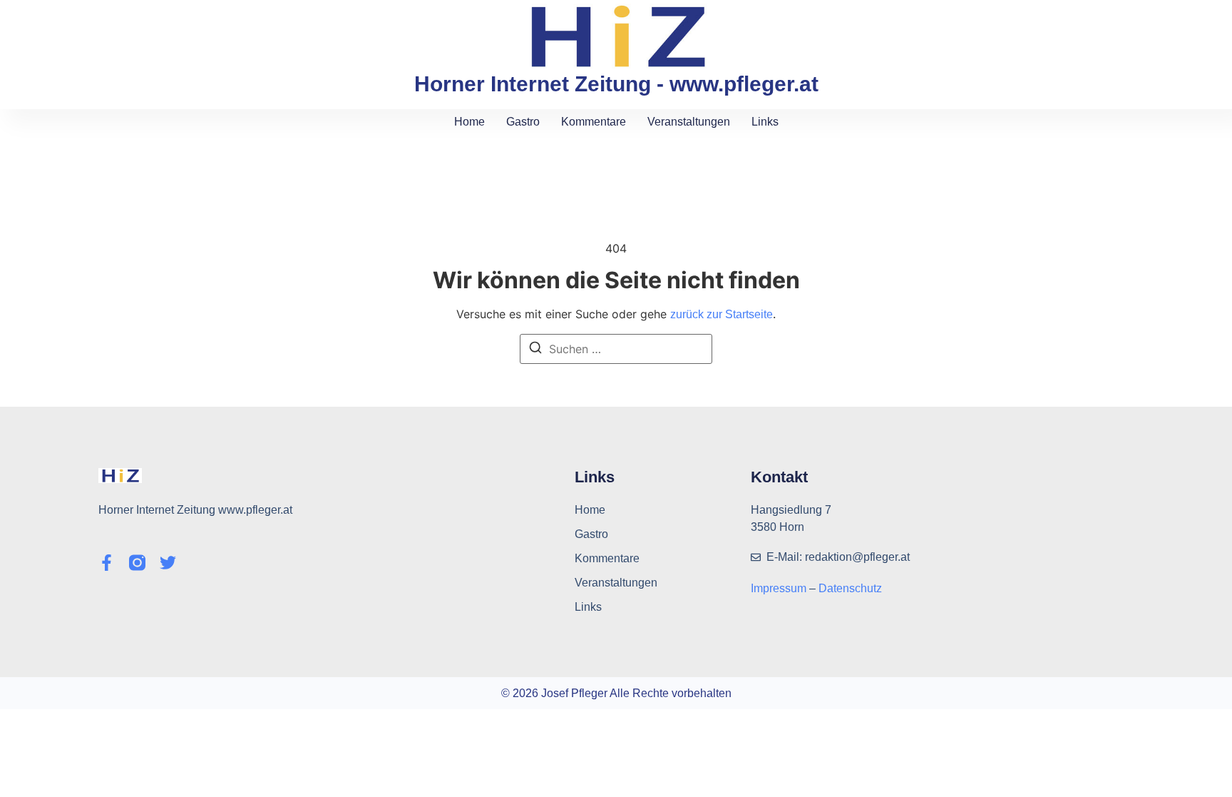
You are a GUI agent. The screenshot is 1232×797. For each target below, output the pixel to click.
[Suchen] (535, 350)
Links (765, 122)
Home (469, 122)
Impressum (780, 588)
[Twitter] (168, 562)
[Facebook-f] (106, 562)
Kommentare (593, 122)
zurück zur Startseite (721, 314)
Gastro (523, 122)
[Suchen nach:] (616, 349)
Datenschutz (850, 588)
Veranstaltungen (688, 122)
